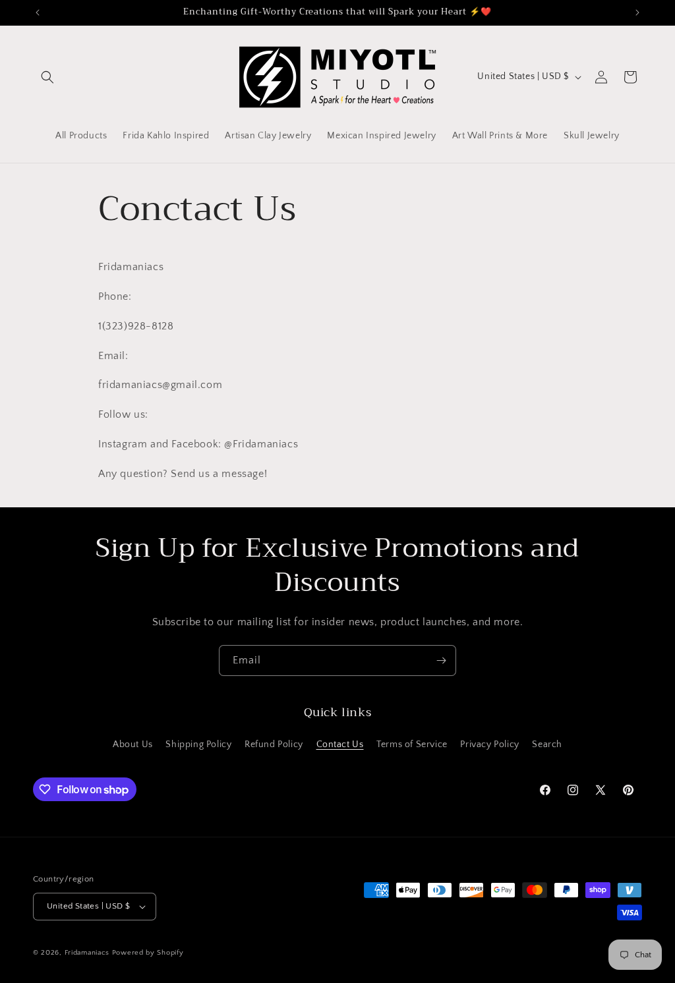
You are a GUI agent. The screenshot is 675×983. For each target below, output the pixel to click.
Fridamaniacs (87, 953)
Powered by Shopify (148, 953)
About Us (133, 744)
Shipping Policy (198, 744)
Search (547, 744)
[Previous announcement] (37, 12)
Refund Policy (274, 744)
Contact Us (340, 744)
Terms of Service (412, 744)
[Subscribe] (440, 660)
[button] (47, 77)
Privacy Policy (489, 744)
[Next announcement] (637, 12)
